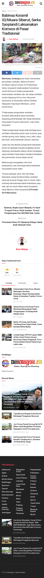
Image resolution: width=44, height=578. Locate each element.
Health (4, 504)
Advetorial (6, 470)
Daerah (5, 489)
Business (5, 485)
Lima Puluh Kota (20, 485)
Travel (33, 506)
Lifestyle (19, 481)
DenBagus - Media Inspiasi (16, 572)
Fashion (5, 498)
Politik (33, 484)
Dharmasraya (7, 492)
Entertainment (7, 495)
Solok (32, 497)
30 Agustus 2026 (10, 407)
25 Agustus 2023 (28, 39)
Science (33, 490)
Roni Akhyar (13, 39)
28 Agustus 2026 (20, 432)
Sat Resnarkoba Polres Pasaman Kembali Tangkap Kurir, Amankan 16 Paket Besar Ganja (26, 439)
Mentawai (20, 489)
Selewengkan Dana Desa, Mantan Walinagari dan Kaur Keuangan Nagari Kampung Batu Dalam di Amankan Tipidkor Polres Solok (27, 293)
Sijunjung (34, 494)
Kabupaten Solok (20, 471)
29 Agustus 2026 (20, 419)
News (18, 499)
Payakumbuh (35, 470)
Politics (33, 481)
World (32, 514)
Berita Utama (12, 11)
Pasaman (20, 513)
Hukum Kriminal (5, 508)
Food (4, 501)
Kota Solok (20, 475)
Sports (33, 500)
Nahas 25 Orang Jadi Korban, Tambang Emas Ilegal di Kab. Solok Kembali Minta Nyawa (27, 324)
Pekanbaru (34, 473)
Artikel (4, 476)
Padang (19, 505)
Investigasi (6, 513)
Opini (18, 502)
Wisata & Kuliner (33, 510)
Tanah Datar (35, 503)
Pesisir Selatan (33, 477)
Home (4, 11)
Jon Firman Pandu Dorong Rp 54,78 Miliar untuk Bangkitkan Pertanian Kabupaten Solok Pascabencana (27, 426)
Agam (4, 473)
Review (33, 487)
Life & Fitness (21, 478)
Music (18, 496)
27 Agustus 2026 (20, 445)
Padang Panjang (19, 509)
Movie (18, 492)
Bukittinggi (6, 482)
